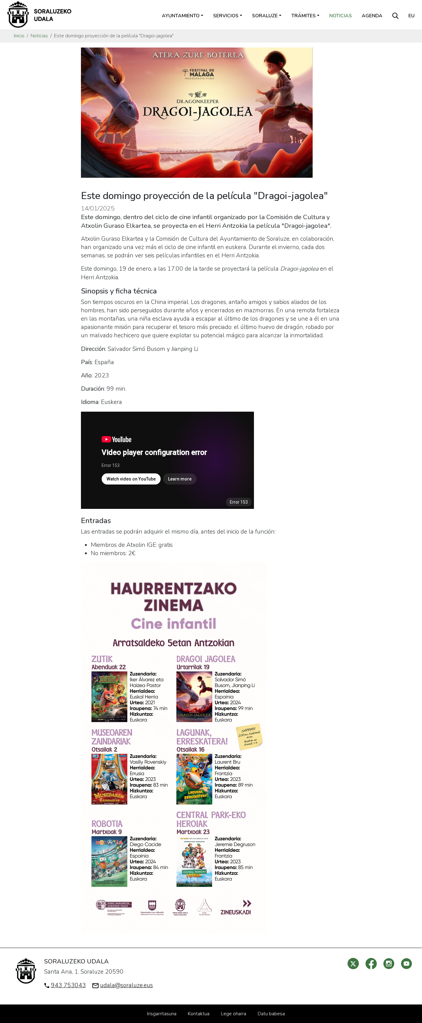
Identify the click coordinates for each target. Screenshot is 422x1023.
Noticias (340, 15)
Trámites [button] (303, 15)
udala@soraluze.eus (126, 985)
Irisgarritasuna (161, 1013)
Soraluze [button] (265, 15)
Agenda (372, 15)
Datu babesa (271, 1013)
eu (411, 15)
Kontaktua (198, 1013)
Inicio (19, 35)
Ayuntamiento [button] (181, 15)
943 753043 (68, 985)
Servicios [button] (225, 15)
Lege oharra (233, 1013)
